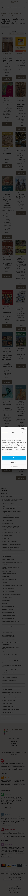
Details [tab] (14, 432)
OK (14, 457)
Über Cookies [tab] (22, 432)
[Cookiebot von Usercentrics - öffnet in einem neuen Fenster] (20, 429)
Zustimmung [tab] (5, 432)
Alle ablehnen (14, 466)
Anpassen (13, 462)
